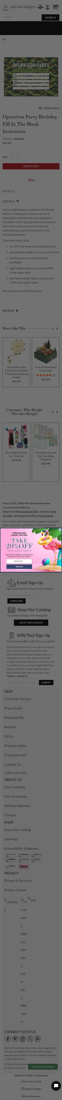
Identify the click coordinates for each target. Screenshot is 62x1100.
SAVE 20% (19, 566)
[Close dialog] (60, 529)
